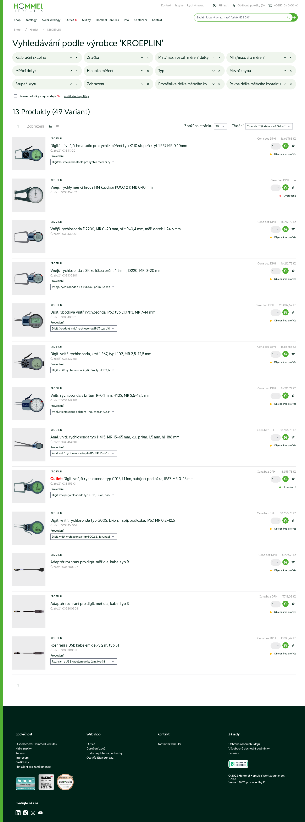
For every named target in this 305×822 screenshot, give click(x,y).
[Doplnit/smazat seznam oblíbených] (293, 146)
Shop (17, 20)
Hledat (34, 29)
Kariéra (20, 753)
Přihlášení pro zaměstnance (33, 766)
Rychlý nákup (195, 5)
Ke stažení (140, 20)
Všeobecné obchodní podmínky (249, 748)
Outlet (71, 20)
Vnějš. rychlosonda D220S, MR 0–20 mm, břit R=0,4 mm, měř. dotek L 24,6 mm (115, 229)
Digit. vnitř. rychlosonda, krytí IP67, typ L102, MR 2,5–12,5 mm (100, 354)
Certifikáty (22, 762)
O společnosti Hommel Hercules (36, 744)
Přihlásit (223, 5)
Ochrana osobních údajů (244, 744)
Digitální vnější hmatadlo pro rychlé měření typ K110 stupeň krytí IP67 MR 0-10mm (118, 146)
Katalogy (31, 20)
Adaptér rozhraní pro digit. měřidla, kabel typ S (89, 603)
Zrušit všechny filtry (76, 96)
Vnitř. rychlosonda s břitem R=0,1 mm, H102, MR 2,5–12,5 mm (100, 395)
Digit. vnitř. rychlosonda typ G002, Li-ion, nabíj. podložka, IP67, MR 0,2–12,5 (112, 520)
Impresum (22, 757)
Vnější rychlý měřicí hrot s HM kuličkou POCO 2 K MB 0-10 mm (101, 187)
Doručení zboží (96, 748)
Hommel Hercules (107, 20)
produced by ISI (256, 782)
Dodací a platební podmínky (105, 753)
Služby (86, 20)
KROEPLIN (54, 29)
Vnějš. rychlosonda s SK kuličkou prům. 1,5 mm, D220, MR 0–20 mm (105, 270)
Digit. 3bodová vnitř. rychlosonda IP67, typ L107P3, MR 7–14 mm (102, 312)
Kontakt (166, 5)
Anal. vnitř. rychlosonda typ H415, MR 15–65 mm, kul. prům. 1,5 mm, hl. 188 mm (114, 437)
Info (126, 20)
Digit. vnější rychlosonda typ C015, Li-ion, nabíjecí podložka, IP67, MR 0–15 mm (122, 479)
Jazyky (179, 5)
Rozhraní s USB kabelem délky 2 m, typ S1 (84, 645)
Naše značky (24, 748)
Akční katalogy (51, 20)
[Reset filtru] (76, 58)
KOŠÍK (286, 5)
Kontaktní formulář (169, 744)
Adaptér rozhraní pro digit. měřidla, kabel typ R (89, 562)
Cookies (233, 753)
